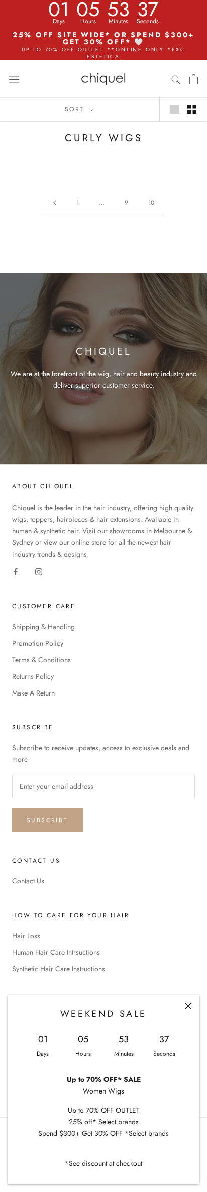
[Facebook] (15, 571)
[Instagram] (38, 571)
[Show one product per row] (174, 109)
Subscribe (47, 820)
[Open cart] (193, 79)
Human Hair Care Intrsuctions (56, 952)
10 (151, 202)
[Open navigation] (14, 79)
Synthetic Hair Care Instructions (58, 969)
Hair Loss (26, 936)
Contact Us (28, 881)
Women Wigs (103, 1091)
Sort (76, 109)
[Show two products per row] (191, 109)
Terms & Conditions (41, 660)
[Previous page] (54, 202)
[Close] (188, 1006)
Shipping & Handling (43, 627)
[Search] (175, 79)
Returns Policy (33, 676)
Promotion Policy (37, 643)
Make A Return (33, 693)
